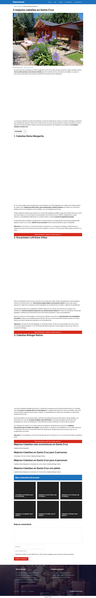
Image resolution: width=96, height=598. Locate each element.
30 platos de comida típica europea (61, 577)
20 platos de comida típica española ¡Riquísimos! (29, 579)
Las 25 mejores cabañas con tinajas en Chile (63, 575)
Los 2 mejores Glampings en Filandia (26, 582)
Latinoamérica (78, 2)
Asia (55, 2)
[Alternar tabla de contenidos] (24, 131)
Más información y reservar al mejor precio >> (48, 234)
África (49, 2)
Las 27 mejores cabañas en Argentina (61, 573)
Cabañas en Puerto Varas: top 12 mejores (27, 575)
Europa (60, 2)
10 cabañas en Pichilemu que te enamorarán (28, 573)
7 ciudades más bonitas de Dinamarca (26, 577)
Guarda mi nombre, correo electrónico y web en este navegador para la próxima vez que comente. (44, 554)
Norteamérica (68, 2)
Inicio (15, 6)
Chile (32, 67)
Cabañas (19, 6)
